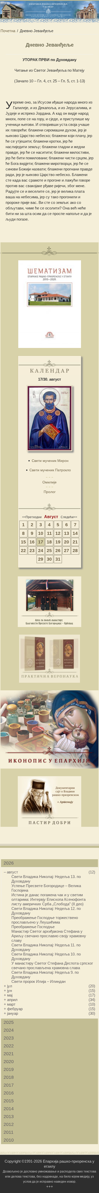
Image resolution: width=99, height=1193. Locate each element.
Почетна (8, 31)
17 (40, 541)
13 (66, 533)
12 (57, 533)
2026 (9, 863)
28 (75, 550)
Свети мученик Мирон (50, 461)
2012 (9, 1124)
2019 (9, 1069)
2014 (9, 1108)
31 (57, 559)
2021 (9, 1053)
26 (57, 550)
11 (49, 533)
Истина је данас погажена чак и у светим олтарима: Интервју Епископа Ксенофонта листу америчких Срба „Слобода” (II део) (48, 899)
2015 (9, 1100)
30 (49, 559)
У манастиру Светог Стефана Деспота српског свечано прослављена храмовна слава (52, 965)
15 (23, 541)
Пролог (50, 492)
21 (75, 541)
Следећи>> (69, 517)
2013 (9, 1116)
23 (32, 550)
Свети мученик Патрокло (50, 470)
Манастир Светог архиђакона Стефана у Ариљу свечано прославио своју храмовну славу (48, 936)
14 (75, 533)
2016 (9, 1093)
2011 (8, 1132)
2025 (9, 1022)
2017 (9, 1085)
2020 (9, 1061)
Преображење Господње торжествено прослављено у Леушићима (44, 919)
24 (40, 550)
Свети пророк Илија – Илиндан (38, 981)
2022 (9, 1045)
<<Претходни (32, 517)
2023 (9, 1038)
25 (49, 550)
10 (40, 533)
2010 (9, 1140)
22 (23, 550)
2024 (9, 1030)
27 (66, 550)
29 (40, 559)
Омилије (49, 482)
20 (66, 541)
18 (49, 541)
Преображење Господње (33, 927)
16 (32, 541)
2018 (9, 1077)
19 (57, 541)
